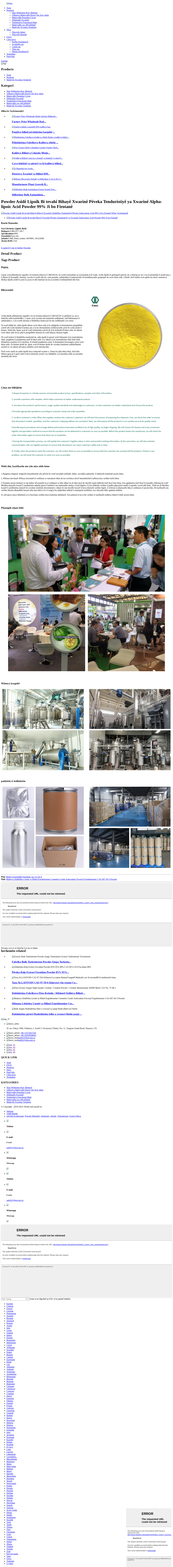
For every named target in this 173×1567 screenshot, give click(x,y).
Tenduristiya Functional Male (24, 22)
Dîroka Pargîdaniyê (20, 51)
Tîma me (15, 49)
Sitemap (9, 1111)
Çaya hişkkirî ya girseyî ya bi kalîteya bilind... (37, 163)
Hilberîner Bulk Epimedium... (28, 194)
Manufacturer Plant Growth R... (30, 184)
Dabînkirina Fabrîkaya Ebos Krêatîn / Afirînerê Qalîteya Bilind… (48, 993)
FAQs (9, 37)
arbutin (53, 1116)
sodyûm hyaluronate (15, 1116)
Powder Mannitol (32, 1116)
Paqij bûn (10, 56)
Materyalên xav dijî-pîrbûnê (24, 25)
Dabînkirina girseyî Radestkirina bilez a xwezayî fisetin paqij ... (47, 1014)
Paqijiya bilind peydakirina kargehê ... (33, 132)
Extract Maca (75, 1116)
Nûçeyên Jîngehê (19, 34)
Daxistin (27, 248)
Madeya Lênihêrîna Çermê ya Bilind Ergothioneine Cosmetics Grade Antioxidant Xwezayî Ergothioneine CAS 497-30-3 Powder (61, 879)
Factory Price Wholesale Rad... (29, 121)
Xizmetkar (10, 54)
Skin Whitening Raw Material (24, 13)
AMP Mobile (12, 1114)
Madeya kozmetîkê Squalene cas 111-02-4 (24, 877)
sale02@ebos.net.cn (26, 1040)
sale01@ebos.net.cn (26, 1038)
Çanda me (16, 47)
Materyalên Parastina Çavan (24, 17)
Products (10, 10)
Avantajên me (18, 44)
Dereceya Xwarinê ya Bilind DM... (31, 173)
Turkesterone (62, 1116)
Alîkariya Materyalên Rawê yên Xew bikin (30, 15)
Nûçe (8, 30)
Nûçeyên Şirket (18, 32)
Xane (8, 8)
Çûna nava (11, 39)
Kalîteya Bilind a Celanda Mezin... (31, 152)
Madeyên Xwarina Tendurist (24, 27)
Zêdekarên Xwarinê (20, 20)
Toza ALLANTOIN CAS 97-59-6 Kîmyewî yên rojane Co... (44, 982)
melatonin (45, 1116)
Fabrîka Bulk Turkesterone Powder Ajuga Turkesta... (41, 961)
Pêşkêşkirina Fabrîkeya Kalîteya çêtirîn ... (35, 142)
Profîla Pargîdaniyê (20, 42)
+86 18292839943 (28, 1035)
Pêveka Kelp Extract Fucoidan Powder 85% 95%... (40, 972)
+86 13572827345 (28, 1033)
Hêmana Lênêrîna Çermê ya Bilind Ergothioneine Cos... (43, 1003)
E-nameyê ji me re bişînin (12, 248)
